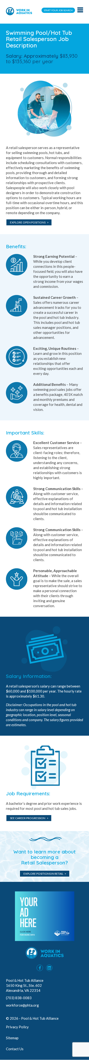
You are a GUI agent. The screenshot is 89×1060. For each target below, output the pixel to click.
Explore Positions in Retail (43, 873)
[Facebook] (40, 968)
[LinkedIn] (49, 968)
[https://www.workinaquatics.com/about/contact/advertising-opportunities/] (44, 939)
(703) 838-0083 (19, 998)
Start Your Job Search (58, 10)
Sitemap (12, 1038)
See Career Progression (27, 818)
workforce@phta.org (22, 1005)
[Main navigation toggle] (80, 10)
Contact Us (14, 1049)
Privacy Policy (17, 1027)
